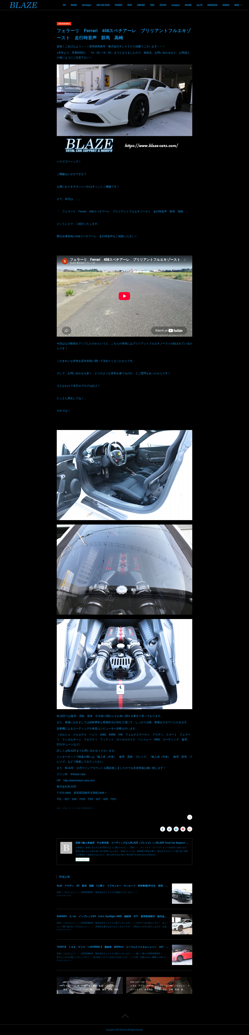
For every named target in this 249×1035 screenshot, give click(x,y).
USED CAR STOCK (103, 5)
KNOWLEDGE (212, 5)
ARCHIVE (188, 5)
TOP (64, 5)
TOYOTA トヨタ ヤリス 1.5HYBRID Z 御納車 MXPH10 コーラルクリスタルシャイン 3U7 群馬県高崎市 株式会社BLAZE (128, 946)
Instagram (176, 5)
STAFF (152, 5)
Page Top (124, 1016)
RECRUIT (163, 5)
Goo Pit (199, 5)
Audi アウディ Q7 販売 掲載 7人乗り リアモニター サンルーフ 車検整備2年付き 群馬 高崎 (113, 885)
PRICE (129, 5)
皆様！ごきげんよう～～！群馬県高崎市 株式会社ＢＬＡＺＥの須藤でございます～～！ (97, 892)
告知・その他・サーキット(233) (69, 808)
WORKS (74, 5)
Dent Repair (86, 5)
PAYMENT (118, 5)
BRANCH (226, 5)
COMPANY (141, 5)
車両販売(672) (87, 808)
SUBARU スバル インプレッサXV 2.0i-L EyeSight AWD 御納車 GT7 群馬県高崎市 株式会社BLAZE (116, 916)
